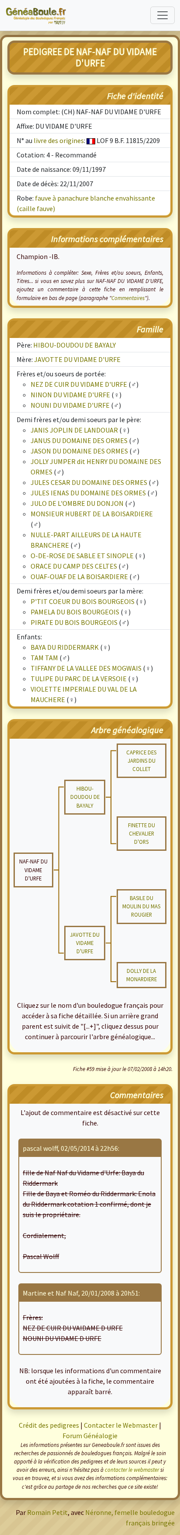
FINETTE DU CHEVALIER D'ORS (141, 833)
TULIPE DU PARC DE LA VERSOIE (79, 678)
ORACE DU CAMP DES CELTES (74, 566)
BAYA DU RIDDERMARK (65, 647)
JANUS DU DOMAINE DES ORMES (79, 440)
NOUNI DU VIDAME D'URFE (70, 405)
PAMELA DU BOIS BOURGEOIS (75, 611)
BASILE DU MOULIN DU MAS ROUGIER (141, 906)
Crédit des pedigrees (49, 1425)
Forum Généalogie (90, 1435)
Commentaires (128, 297)
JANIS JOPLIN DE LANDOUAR (74, 430)
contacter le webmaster (132, 1469)
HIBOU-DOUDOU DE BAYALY (74, 345)
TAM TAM (44, 657)
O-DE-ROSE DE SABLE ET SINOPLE (82, 555)
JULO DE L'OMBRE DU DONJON (77, 503)
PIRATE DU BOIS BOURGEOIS (74, 622)
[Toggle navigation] (162, 15)
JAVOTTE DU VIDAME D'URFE (77, 359)
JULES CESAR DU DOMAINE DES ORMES (89, 482)
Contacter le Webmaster (121, 1425)
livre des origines (59, 140)
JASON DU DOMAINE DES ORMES (79, 451)
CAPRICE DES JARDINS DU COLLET (141, 760)
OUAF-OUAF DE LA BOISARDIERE (79, 576)
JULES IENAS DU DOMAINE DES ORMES (88, 492)
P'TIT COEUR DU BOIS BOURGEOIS (83, 601)
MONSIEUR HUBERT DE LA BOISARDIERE (92, 513)
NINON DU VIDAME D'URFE (70, 394)
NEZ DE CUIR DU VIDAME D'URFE (79, 384)
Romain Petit (47, 1512)
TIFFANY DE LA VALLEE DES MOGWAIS (86, 668)
